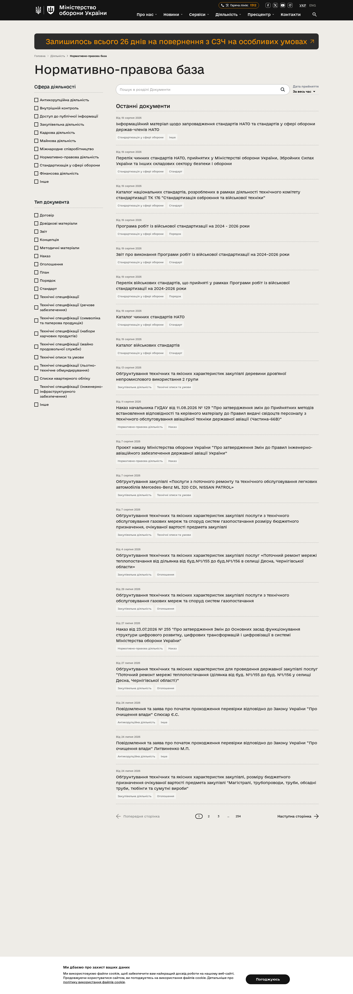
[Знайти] (282, 89)
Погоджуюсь (268, 979)
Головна (40, 55)
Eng (312, 5)
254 (238, 816)
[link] (268, 5)
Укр (302, 5)
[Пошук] (315, 14)
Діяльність (57, 55)
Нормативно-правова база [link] (88, 55)
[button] (147, 14)
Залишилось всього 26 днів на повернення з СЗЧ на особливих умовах (176, 41)
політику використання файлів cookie (94, 982)
